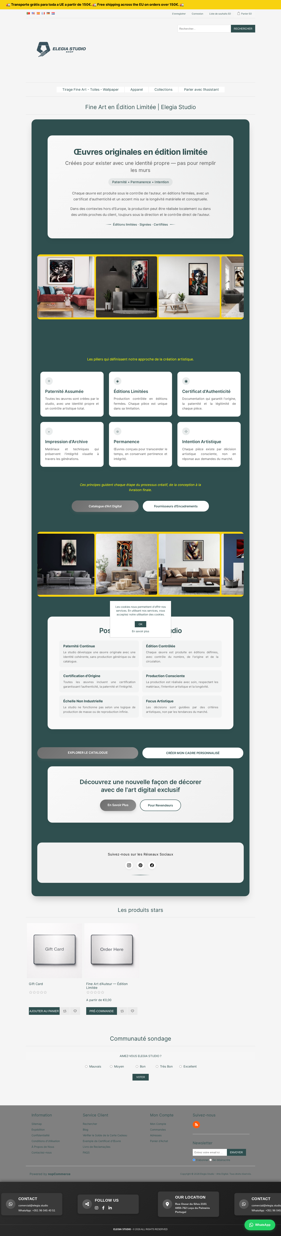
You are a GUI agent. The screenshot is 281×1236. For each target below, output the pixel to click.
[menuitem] (91, 89)
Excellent (190, 1066)
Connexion (197, 13)
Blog (85, 1129)
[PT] (28, 13)
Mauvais (95, 1066)
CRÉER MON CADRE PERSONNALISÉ (193, 753)
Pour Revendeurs (160, 805)
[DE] (48, 13)
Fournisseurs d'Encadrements (176, 506)
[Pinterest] (140, 865)
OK (140, 624)
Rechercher (243, 28)
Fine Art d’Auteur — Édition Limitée (107, 986)
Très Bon (166, 1066)
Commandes (158, 1129)
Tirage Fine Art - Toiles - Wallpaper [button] (90, 89)
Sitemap (37, 1123)
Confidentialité (41, 1135)
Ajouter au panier (44, 1011)
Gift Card (36, 984)
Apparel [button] (136, 89)
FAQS (86, 1152)
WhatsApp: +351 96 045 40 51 (245, 1210)
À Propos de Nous (43, 1146)
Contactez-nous (42, 1152)
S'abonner (202, 1160)
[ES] (38, 13)
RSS (196, 1124)
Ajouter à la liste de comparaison (65, 1011)
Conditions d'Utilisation (46, 1141)
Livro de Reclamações (96, 1146)
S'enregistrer (179, 13)
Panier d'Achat (159, 1141)
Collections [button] (163, 89)
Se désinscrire (221, 1160)
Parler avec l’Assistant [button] (201, 89)
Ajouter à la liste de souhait (75, 1011)
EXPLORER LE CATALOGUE (88, 752)
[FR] (43, 13)
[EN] (33, 13)
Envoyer (236, 1152)
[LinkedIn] (85, 1208)
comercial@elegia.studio (242, 1205)
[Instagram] (129, 865)
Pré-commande (101, 1011)
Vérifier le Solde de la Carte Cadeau (105, 1135)
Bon (142, 1066)
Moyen (119, 1066)
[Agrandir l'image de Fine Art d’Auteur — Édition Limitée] (111, 950)
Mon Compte (158, 1123)
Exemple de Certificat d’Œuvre (102, 1141)
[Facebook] (152, 865)
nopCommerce (59, 1174)
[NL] (53, 13)
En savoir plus (140, 631)
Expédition (38, 1129)
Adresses (156, 1135)
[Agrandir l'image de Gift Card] (54, 950)
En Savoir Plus (118, 805)
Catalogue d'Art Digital (105, 506)
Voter (140, 1077)
